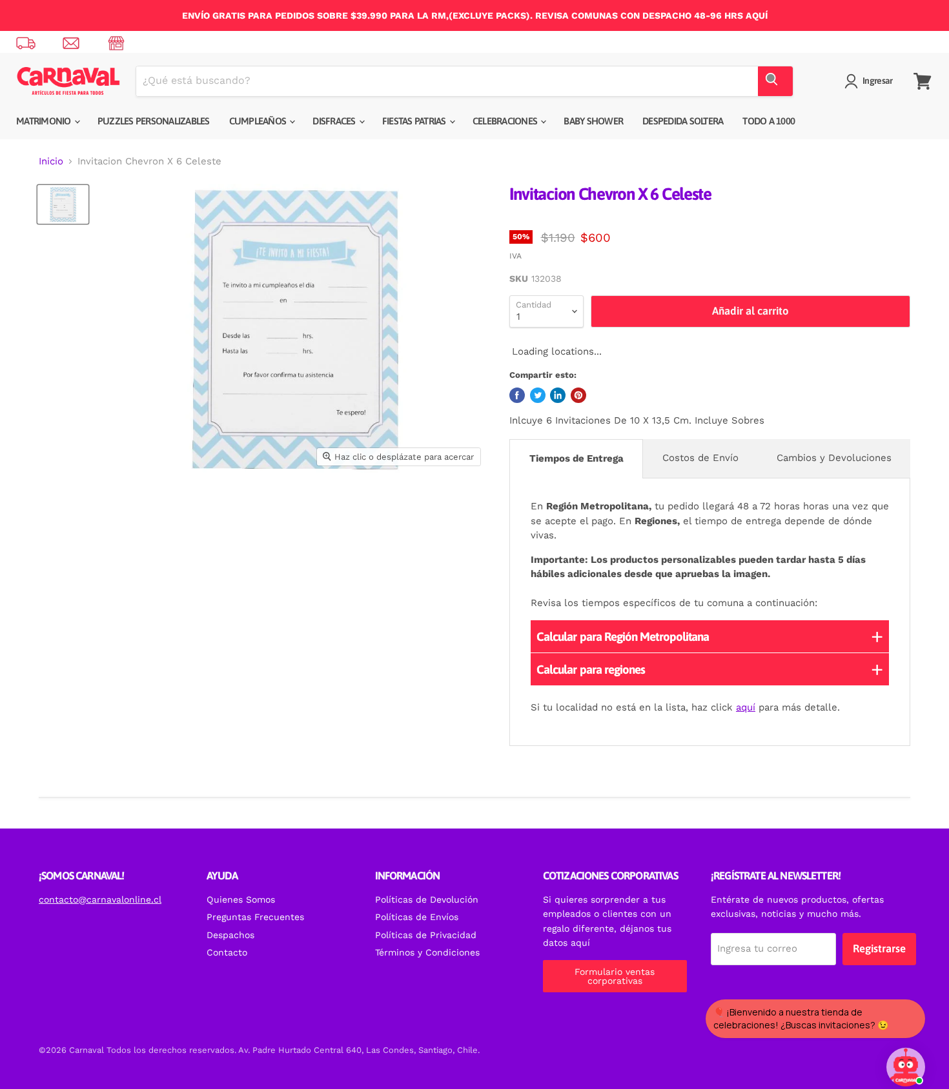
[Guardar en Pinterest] (578, 395)
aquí (745, 707)
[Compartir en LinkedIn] (558, 395)
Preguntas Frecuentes (255, 917)
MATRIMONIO (44, 120)
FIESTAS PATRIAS (415, 120)
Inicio (51, 161)
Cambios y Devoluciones (834, 458)
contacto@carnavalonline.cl (100, 899)
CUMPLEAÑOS (259, 120)
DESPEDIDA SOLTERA (682, 120)
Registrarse (879, 948)
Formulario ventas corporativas (615, 976)
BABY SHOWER (593, 120)
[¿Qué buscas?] (775, 81)
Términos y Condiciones (427, 952)
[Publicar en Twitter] (538, 395)
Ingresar (877, 80)
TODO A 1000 (768, 120)
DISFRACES (335, 120)
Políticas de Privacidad (425, 935)
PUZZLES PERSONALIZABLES (153, 120)
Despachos (230, 935)
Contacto (227, 952)
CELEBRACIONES (506, 120)
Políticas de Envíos (416, 917)
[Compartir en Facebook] (517, 395)
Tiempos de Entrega (576, 458)
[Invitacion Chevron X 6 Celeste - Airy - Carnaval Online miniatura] (62, 204)
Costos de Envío (700, 458)
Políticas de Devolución (426, 899)
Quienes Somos (241, 899)
